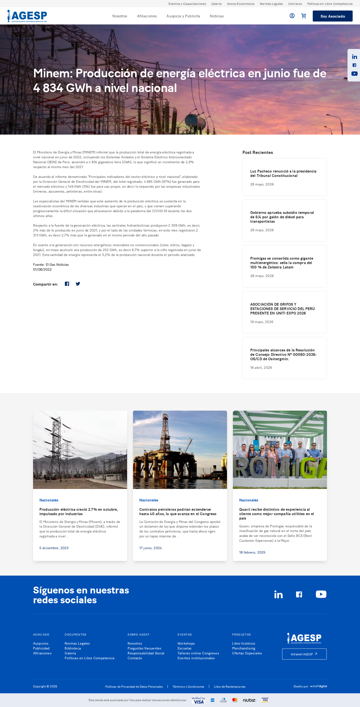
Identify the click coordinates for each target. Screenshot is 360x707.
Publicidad (41, 648)
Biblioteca (73, 648)
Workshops (186, 643)
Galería (216, 3)
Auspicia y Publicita (183, 15)
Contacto (295, 3)
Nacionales (49, 499)
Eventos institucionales (196, 657)
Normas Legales (271, 3)
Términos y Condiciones (188, 686)
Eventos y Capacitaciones (187, 3)
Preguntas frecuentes (144, 648)
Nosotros (119, 15)
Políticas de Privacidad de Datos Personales (134, 686)
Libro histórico (243, 643)
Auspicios (40, 643)
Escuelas (185, 648)
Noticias (217, 15)
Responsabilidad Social (146, 652)
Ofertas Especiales (247, 652)
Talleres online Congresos (198, 652)
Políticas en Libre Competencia (330, 3)
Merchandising (243, 648)
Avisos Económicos (240, 3)
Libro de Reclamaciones (229, 686)
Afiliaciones (147, 15)
